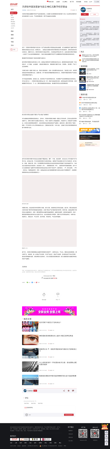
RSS (65, 446)
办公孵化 (64, 1)
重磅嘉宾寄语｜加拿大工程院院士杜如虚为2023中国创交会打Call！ (93, 78)
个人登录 (96, 1)
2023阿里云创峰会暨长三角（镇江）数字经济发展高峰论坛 (89, 108)
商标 (12, 31)
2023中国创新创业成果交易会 (89, 103)
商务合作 (71, 437)
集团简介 (71, 430)
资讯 (12, 13)
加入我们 (71, 440)
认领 (94, 14)
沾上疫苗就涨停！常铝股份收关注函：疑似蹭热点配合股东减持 (58, 363)
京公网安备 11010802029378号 (49, 446)
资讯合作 (71, 434)
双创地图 (78, 1)
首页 (12, 9)
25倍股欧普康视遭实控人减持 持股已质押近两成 (56, 336)
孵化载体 (13, 21)
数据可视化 (26, 403)
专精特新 (13, 23)
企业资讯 (13, 26)
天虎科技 (24, 10)
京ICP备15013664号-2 (33, 446)
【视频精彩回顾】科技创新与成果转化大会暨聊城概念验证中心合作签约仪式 (93, 86)
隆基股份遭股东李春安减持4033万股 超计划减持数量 (57, 376)
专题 (12, 42)
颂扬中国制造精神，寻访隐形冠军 (90, 121)
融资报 (12, 19)
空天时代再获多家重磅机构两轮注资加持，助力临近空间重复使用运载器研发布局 (90, 60)
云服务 (58, 1)
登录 (25, 407)
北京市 (12, 28)
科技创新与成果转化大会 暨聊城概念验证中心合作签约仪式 (89, 115)
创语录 (12, 17)
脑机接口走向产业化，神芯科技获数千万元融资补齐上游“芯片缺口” (90, 55)
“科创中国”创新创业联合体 (89, 97)
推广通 (72, 1)
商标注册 (51, 1)
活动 (12, 45)
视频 (12, 35)
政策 (12, 38)
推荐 (12, 15)
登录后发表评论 (69, 415)
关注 (35, 390)
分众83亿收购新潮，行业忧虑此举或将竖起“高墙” (93, 69)
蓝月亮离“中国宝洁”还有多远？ (50, 322)
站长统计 (60, 446)
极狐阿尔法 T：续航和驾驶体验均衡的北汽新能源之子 (58, 350)
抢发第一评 (74, 10)
